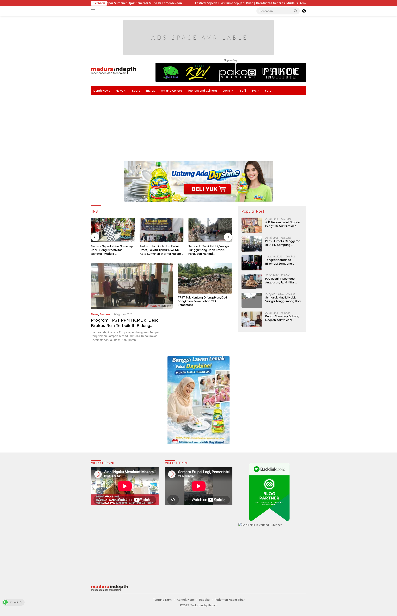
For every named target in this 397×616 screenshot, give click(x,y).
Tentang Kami (162, 600)
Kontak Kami (186, 600)
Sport (136, 90)
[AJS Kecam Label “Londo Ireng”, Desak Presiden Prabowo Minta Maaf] (252, 225)
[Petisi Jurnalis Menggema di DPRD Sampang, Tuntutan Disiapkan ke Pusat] (252, 244)
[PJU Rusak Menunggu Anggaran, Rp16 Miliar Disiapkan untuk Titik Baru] (252, 281)
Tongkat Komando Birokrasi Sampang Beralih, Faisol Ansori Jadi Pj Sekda (282, 261)
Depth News (101, 90)
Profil (242, 90)
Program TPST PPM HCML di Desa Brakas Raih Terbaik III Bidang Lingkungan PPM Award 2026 (125, 325)
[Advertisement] (215, 126)
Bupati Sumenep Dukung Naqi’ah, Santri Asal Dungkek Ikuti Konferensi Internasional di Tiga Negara (282, 318)
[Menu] (94, 10)
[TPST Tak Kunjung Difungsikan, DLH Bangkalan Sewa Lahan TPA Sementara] (205, 278)
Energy (150, 90)
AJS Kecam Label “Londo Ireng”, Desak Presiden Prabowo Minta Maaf (282, 224)
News (119, 90)
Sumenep (106, 314)
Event (255, 90)
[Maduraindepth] (113, 70)
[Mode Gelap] (304, 10)
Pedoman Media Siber (230, 600)
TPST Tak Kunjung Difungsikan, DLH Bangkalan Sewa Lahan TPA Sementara (202, 301)
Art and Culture (171, 90)
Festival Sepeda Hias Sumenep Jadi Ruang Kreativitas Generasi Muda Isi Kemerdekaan (225, 3)
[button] (296, 10)
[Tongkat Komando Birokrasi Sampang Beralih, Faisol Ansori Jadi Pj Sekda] (252, 262)
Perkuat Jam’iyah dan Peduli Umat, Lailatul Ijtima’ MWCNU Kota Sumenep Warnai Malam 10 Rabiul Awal (160, 250)
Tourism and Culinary (202, 90)
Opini (226, 90)
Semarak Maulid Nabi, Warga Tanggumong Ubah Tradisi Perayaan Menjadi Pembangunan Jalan (208, 250)
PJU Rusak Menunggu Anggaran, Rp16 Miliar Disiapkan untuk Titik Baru (283, 280)
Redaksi (204, 600)
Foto (268, 90)
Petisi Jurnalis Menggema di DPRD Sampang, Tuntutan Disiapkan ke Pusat (282, 242)
